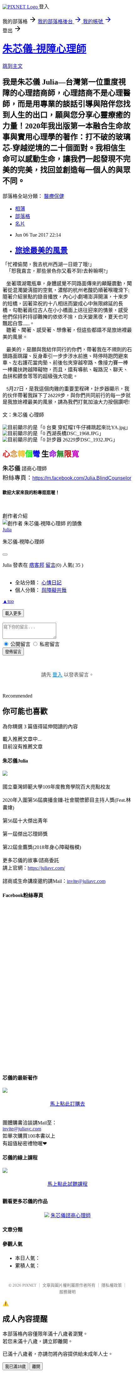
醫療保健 (54, 196)
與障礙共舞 (54, 590)
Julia (7, 529)
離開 (36, 1366)
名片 (20, 224)
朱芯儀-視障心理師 (44, 48)
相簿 (20, 208)
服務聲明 (67, 1291)
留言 (51, 565)
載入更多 (13, 613)
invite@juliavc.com (86, 881)
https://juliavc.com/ (46, 868)
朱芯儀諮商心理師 (71, 1215)
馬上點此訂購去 (67, 1104)
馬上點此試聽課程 (67, 1184)
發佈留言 (13, 651)
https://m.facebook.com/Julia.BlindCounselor (81, 478)
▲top (8, 601)
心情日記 (51, 582)
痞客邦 (36, 565)
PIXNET (29, 1285)
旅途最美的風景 (41, 250)
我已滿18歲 (15, 1366)
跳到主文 (13, 66)
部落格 (22, 216)
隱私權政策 (111, 1285)
